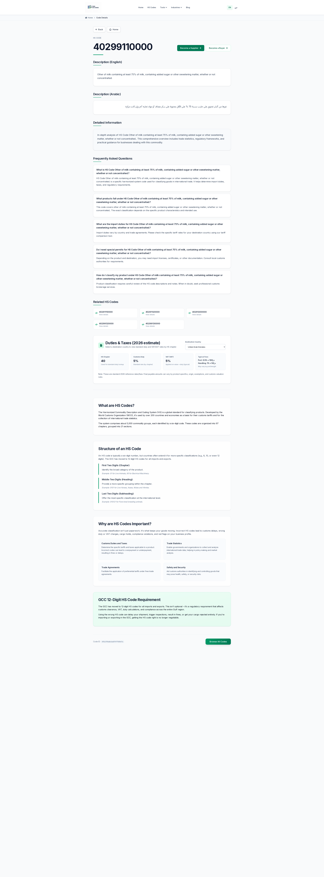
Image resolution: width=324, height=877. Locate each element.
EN (230, 7)
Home (140, 7)
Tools (162, 7)
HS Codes (151, 7)
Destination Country (193, 342)
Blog (188, 7)
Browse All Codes (218, 641)
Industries (175, 7)
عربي (236, 7)
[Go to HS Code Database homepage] (93, 7)
